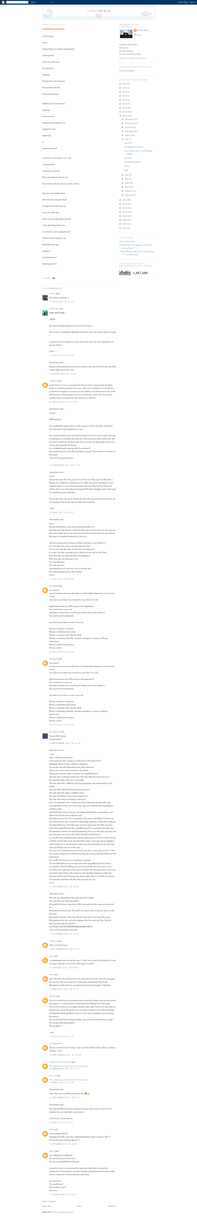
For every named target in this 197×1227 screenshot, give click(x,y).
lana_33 (52, 1075)
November (129, 123)
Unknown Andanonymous (60, 1061)
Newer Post (47, 1206)
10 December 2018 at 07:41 (65, 1097)
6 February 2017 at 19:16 (64, 989)
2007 (125, 224)
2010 (125, 212)
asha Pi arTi (54, 308)
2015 (125, 111)
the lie (126, 165)
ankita (51, 1150)
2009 (125, 216)
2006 (125, 228)
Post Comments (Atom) (63, 1212)
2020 (125, 91)
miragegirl (53, 585)
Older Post (112, 1206)
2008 (125, 220)
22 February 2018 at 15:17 (64, 1068)
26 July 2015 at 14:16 (61, 651)
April (127, 182)
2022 (125, 87)
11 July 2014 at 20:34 (61, 355)
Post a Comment (49, 1201)
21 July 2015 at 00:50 (61, 578)
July (127, 139)
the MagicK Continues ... (134, 146)
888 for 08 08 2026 (127, 241)
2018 (125, 99)
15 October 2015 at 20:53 (64, 933)
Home (79, 1206)
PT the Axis (142, 30)
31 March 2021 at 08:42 (63, 1194)
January (128, 194)
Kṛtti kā (52, 996)
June (127, 174)
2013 (125, 199)
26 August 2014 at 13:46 (63, 401)
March (128, 186)
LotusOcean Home (127, 70)
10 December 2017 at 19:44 (65, 1054)
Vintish (52, 293)
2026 (125, 83)
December (129, 119)
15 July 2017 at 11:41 (61, 1036)
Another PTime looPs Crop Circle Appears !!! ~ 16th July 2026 (136, 253)
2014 (125, 115)
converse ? (128, 142)
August (128, 135)
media (65, 157)
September (129, 131)
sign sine (128, 157)
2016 (125, 107)
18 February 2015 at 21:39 (64, 465)
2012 (125, 203)
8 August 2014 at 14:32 (62, 373)
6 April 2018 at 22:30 (61, 1082)
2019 (125, 95)
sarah (51, 956)
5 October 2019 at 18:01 (63, 1144)
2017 (125, 103)
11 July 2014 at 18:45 (61, 301)
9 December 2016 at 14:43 (64, 949)
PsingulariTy (54, 731)
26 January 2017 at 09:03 (63, 967)
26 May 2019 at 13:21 (61, 1122)
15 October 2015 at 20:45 (64, 886)
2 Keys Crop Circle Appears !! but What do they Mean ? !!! (135, 246)
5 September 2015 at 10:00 (65, 743)
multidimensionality (53, 29)
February (129, 190)
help (126, 169)
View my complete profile (132, 58)
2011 (125, 208)
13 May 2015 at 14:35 (61, 512)
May (127, 178)
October (128, 127)
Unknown (53, 380)
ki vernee (53, 1043)
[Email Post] (53, 278)
